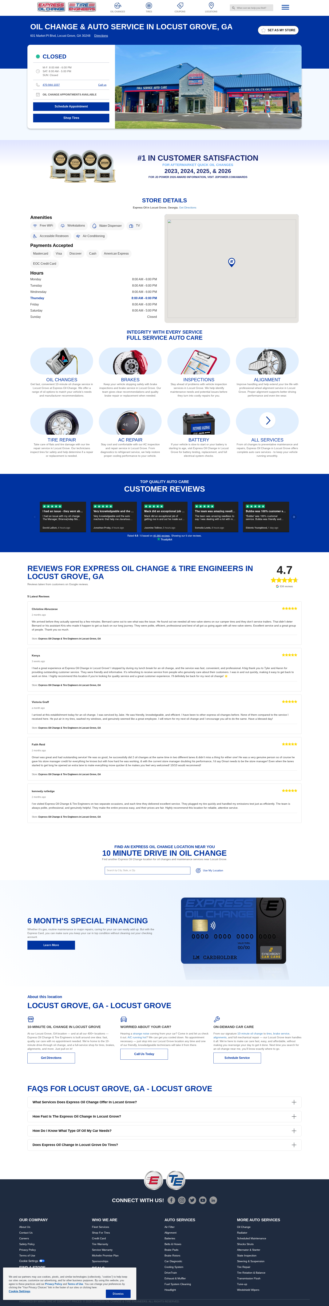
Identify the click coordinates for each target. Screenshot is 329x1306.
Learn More (51, 945)
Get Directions (187, 207)
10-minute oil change (250, 1033)
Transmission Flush (248, 1278)
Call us (102, 84)
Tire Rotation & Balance (251, 1272)
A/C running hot (137, 1037)
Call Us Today (144, 1054)
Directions (101, 35)
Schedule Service (237, 1057)
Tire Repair (243, 1266)
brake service (281, 1033)
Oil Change (244, 1226)
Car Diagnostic (173, 1261)
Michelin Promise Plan (105, 1255)
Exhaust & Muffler (175, 1278)
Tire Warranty (100, 1244)
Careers (24, 1238)
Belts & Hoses (172, 1244)
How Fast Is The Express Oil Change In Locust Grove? (77, 1116)
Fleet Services (100, 1226)
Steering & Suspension (250, 1261)
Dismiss (118, 1293)
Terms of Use (27, 1255)
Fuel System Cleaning (177, 1284)
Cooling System (173, 1266)
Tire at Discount (58, 1301)
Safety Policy (27, 1244)
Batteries (169, 1238)
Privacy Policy (27, 1249)
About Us (24, 1226)
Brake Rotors (172, 1255)
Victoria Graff (40, 701)
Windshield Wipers (248, 1289)
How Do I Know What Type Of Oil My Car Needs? (72, 1131)
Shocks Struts (245, 1244)
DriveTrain (170, 1272)
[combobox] (251, 7)
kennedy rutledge (43, 791)
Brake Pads (171, 1249)
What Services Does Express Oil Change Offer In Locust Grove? (85, 1102)
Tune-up (242, 1284)
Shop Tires (71, 117)
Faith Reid (38, 744)
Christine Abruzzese (45, 609)
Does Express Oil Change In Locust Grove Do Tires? (75, 1145)
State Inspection (246, 1255)
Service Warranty (102, 1249)
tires (269, 1033)
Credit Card (99, 1238)
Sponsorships (100, 1261)
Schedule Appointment (71, 106)
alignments (220, 1037)
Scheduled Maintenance (251, 1238)
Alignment (170, 1232)
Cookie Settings (28, 1261)
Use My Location (213, 870)
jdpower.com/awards (231, 177)
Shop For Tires (101, 1232)
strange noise (141, 1033)
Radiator (242, 1232)
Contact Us (26, 1232)
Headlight (170, 1289)
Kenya (36, 655)
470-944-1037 (51, 84)
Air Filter (169, 1226)
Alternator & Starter (248, 1249)
